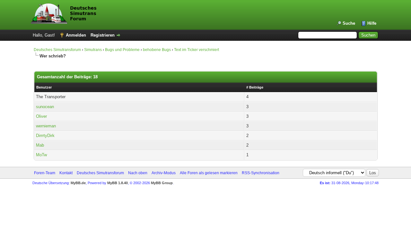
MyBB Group (162, 183)
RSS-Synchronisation (260, 173)
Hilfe (371, 23)
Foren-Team (44, 173)
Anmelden (76, 35)
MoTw (41, 154)
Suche (349, 23)
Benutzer (44, 87)
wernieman (46, 126)
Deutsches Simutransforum (57, 49)
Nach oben (137, 173)
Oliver (41, 116)
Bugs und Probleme (122, 49)
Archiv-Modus (164, 173)
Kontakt (66, 173)
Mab (40, 145)
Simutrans (93, 49)
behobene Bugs (157, 49)
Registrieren (103, 35)
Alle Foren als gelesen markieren (209, 173)
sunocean (45, 106)
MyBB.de (78, 183)
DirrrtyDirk (45, 135)
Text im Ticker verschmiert (196, 49)
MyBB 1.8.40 (117, 183)
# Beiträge (254, 87)
